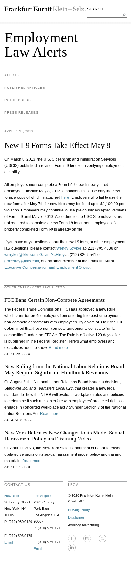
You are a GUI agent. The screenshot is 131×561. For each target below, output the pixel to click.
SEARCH (95, 9)
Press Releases (21, 112)
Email (8, 542)
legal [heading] (74, 484)
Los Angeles (43, 496)
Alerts (11, 75)
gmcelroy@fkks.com (21, 261)
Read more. (59, 347)
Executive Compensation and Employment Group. (47, 267)
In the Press (17, 100)
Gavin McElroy (52, 255)
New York (11, 496)
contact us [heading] (17, 484)
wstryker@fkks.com (21, 255)
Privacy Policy (79, 510)
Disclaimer (76, 517)
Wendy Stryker (68, 248)
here (65, 197)
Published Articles (24, 87)
